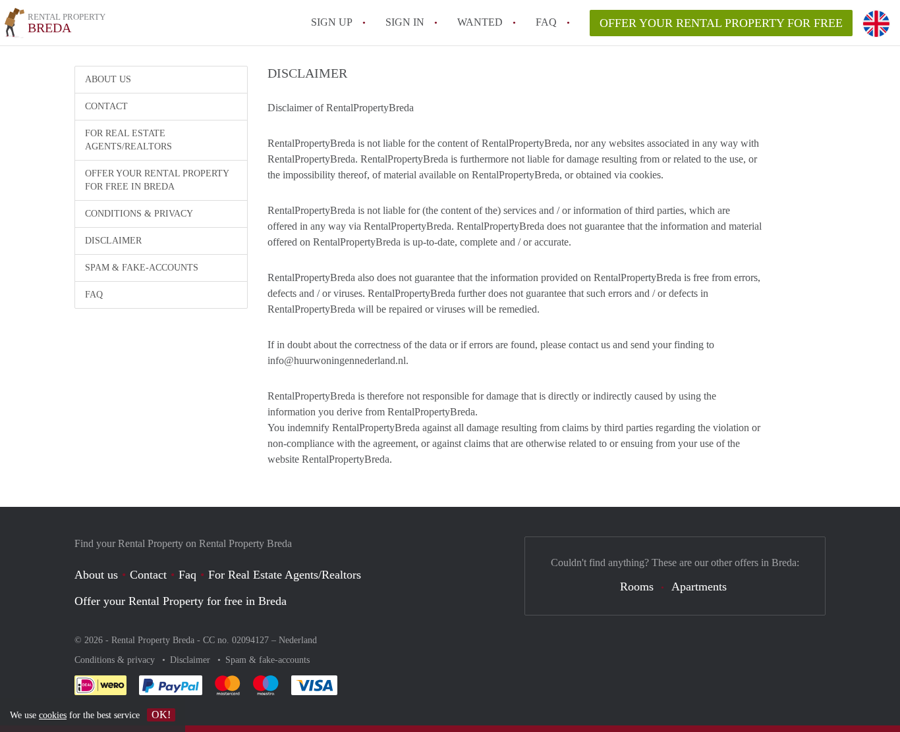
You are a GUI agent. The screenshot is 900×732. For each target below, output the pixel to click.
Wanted (480, 22)
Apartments (699, 586)
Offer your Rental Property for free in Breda (157, 180)
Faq (187, 574)
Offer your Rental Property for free (721, 23)
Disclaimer (113, 241)
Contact (106, 106)
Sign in (404, 22)
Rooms (637, 586)
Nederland (298, 640)
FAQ (546, 22)
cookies (53, 715)
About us (108, 79)
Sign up (331, 22)
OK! (161, 714)
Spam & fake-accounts (141, 268)
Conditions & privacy (139, 214)
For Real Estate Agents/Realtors (128, 139)
